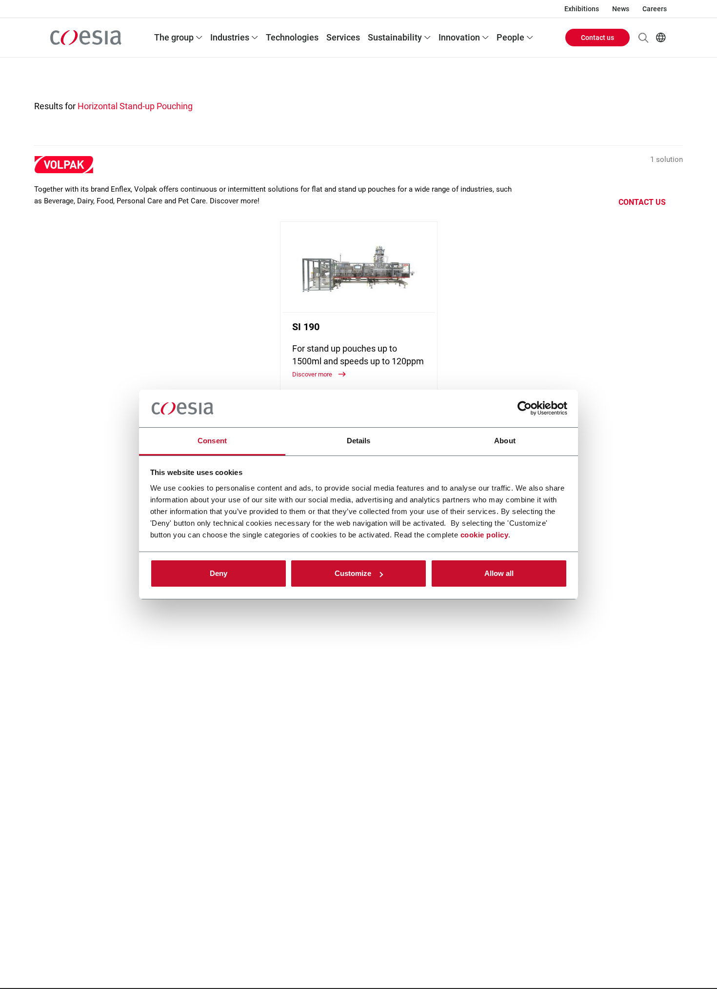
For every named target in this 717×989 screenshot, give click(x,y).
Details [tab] (359, 440)
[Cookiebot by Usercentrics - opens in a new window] (524, 408)
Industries (229, 37)
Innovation (459, 37)
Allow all (499, 573)
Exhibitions (581, 9)
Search (643, 37)
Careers (654, 9)
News (620, 9)
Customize (353, 573)
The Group (174, 37)
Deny (218, 573)
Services (343, 37)
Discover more (313, 374)
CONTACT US (642, 202)
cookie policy (484, 535)
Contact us (597, 37)
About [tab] (505, 440)
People (510, 37)
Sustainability (395, 37)
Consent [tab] (212, 440)
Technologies (292, 37)
